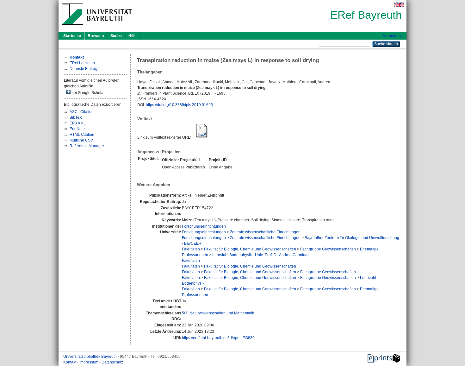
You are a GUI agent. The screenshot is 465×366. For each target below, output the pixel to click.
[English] (399, 5)
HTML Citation (82, 134)
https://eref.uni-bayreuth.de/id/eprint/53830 (218, 338)
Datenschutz (112, 362)
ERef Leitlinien (82, 63)
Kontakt (70, 362)
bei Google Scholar (88, 93)
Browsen (96, 36)
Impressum (89, 362)
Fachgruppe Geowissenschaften (328, 249)
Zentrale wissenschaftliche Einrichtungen (265, 232)
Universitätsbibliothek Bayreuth (90, 356)
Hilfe (132, 36)
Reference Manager (87, 146)
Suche (116, 36)
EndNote (77, 129)
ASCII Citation (82, 112)
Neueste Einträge (85, 68)
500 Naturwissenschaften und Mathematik (218, 313)
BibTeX (76, 117)
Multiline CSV (81, 140)
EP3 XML (78, 123)
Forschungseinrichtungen (204, 226)
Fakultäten (191, 249)
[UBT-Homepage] (97, 26)
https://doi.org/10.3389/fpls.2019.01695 (179, 105)
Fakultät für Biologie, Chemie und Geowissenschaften (250, 249)
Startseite (72, 36)
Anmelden (391, 36)
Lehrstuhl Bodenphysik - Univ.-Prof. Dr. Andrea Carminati (260, 255)
